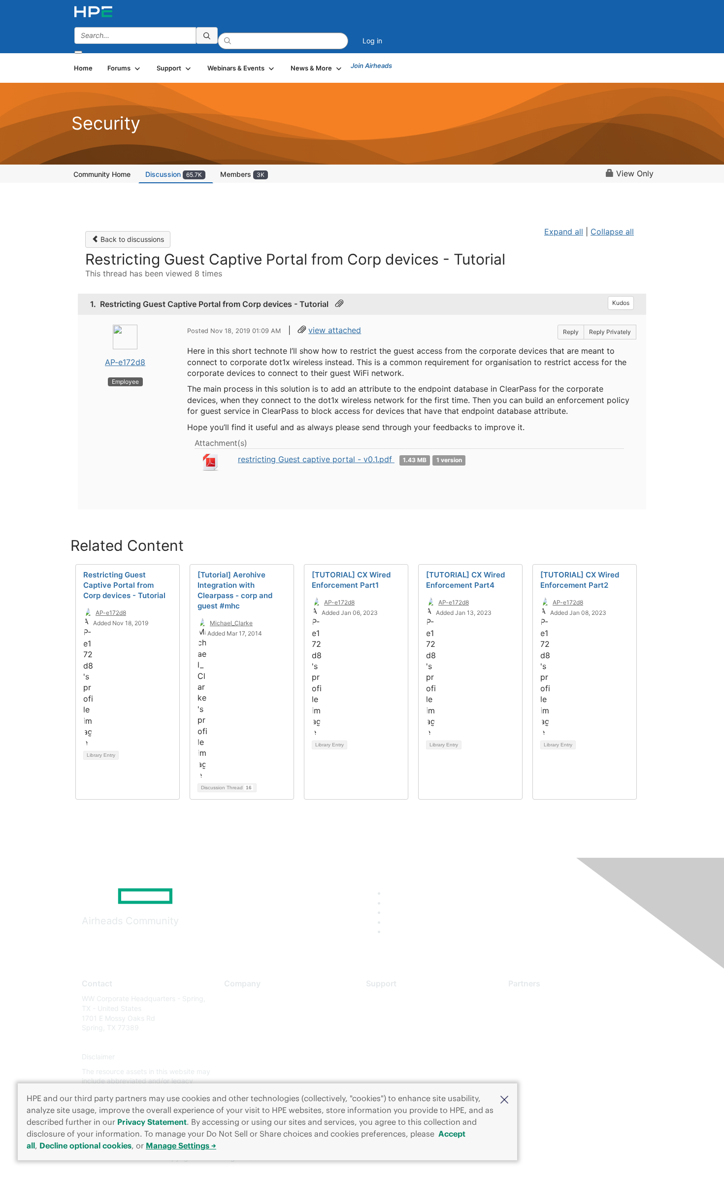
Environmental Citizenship (265, 1042)
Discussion (173, 174)
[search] (207, 35)
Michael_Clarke (231, 623)
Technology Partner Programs (556, 1042)
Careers (236, 1013)
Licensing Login (391, 1057)
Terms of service (250, 1071)
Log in (372, 40)
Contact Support (393, 1013)
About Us (239, 998)
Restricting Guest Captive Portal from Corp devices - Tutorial (124, 585)
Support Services (394, 998)
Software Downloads (399, 1042)
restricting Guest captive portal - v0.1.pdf (316, 459)
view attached (334, 330)
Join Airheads (371, 65)
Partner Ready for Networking (556, 1028)
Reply (571, 332)
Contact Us (242, 1028)
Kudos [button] (620, 302)
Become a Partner (537, 1013)
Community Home (102, 174)
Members (242, 174)
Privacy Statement (152, 1122)
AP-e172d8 (125, 362)
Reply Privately (610, 332)
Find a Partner (531, 998)
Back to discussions (131, 239)
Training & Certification (402, 1028)
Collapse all (612, 231)
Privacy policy (246, 1057)
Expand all (563, 231)
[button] (504, 1098)
